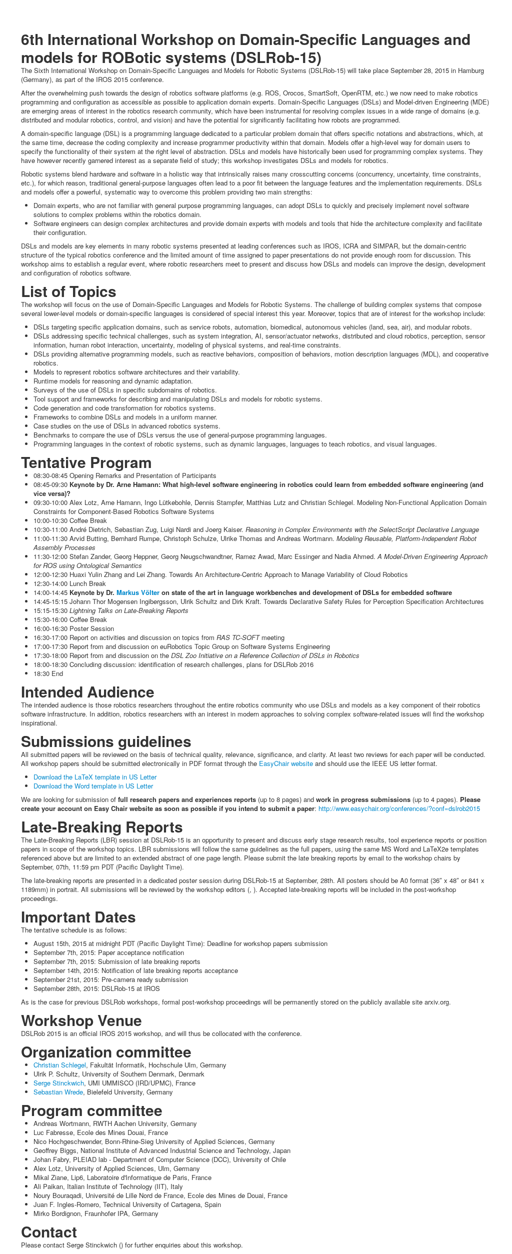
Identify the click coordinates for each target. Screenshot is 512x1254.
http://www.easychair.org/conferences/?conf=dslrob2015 (399, 808)
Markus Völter (138, 592)
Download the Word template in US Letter (93, 785)
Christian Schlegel (60, 1065)
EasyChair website (286, 763)
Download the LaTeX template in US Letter (95, 777)
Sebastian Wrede (58, 1091)
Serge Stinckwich (59, 1083)
